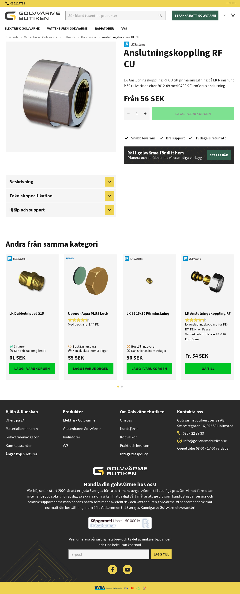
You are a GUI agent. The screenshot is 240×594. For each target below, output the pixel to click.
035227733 (17, 3)
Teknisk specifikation (30, 196)
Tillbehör (69, 37)
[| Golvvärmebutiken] (32, 15)
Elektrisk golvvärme (22, 28)
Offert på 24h (16, 420)
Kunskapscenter (19, 445)
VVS (124, 28)
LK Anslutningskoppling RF (208, 313)
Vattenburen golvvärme (67, 28)
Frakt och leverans (135, 445)
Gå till (208, 368)
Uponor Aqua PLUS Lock (88, 313)
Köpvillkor (128, 437)
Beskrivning (21, 181)
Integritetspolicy (134, 454)
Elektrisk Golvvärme (79, 420)
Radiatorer (104, 28)
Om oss (230, 3)
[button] (233, 15)
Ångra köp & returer (21, 454)
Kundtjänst (129, 428)
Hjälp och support (27, 210)
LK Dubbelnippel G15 (26, 313)
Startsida (12, 37)
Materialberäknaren (22, 428)
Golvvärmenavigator (22, 437)
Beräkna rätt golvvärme (195, 15)
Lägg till (161, 554)
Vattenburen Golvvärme (40, 37)
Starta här (219, 155)
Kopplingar (88, 37)
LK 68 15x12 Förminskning (148, 313)
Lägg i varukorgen (32, 368)
